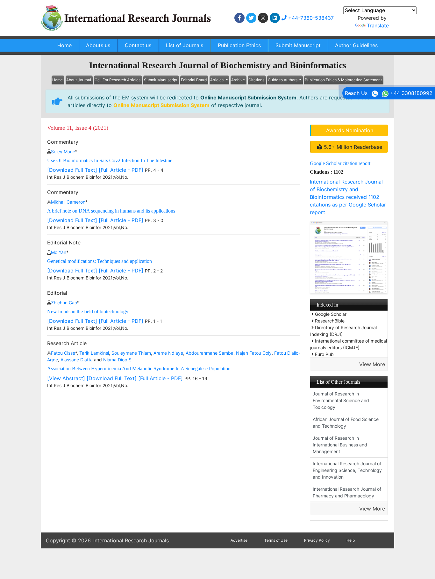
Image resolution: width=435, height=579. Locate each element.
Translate (378, 25)
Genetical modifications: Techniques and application (99, 261)
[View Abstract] (66, 378)
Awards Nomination (349, 130)
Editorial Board (194, 79)
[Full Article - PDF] (121, 170)
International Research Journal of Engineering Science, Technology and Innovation (347, 470)
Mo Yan (58, 252)
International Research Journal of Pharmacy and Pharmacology (347, 492)
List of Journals (184, 45)
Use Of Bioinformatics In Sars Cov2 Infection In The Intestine (109, 160)
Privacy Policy (317, 540)
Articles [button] (217, 79)
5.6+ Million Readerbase (352, 147)
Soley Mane (63, 151)
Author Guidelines (356, 45)
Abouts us (98, 45)
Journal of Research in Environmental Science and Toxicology (341, 400)
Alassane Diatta (77, 359)
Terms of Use (276, 540)
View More (372, 364)
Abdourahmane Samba (209, 353)
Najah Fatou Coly (254, 353)
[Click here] (239, 18)
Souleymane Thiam (131, 353)
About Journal (78, 79)
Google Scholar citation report (340, 163)
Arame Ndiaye (168, 353)
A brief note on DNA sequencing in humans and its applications (111, 211)
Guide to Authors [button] (283, 79)
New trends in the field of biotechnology (87, 311)
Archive (238, 79)
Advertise (239, 540)
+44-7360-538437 (310, 18)
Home (64, 45)
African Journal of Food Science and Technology (346, 422)
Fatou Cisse (63, 353)
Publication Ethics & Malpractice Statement (343, 79)
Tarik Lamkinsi (94, 353)
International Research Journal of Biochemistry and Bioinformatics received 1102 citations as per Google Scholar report (348, 196)
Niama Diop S (117, 359)
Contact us (138, 45)
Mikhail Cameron (68, 202)
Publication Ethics (239, 45)
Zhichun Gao (64, 302)
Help (350, 540)
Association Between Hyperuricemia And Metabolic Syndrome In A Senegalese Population (139, 368)
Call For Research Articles (117, 79)
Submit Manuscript (298, 45)
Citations (256, 79)
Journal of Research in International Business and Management (340, 444)
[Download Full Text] (72, 170)
